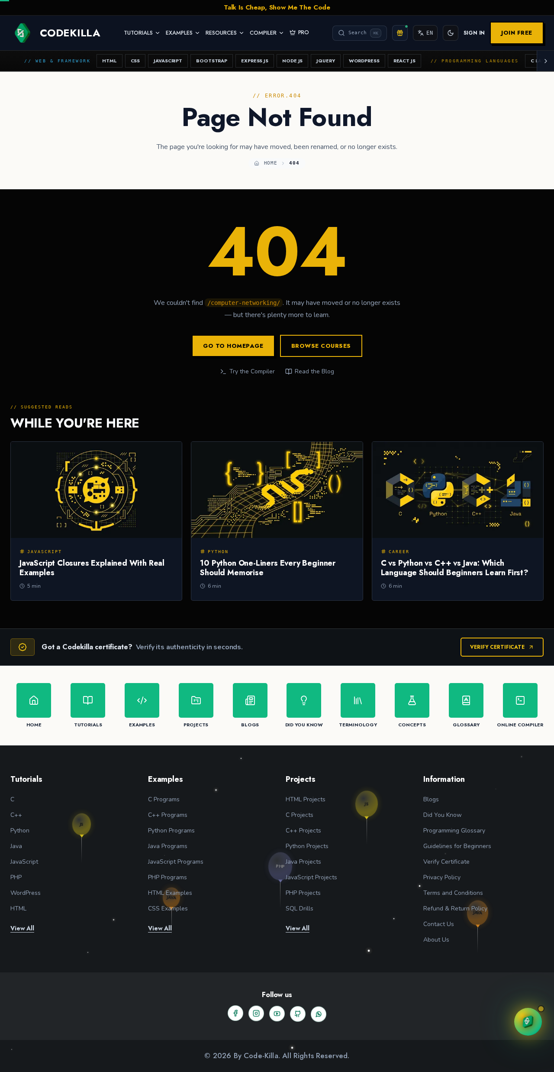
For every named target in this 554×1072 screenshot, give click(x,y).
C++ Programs (167, 815)
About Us (436, 940)
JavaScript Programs (175, 862)
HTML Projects (305, 799)
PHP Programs (167, 877)
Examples (179, 33)
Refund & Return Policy (455, 908)
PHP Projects (303, 893)
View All (22, 928)
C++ (16, 815)
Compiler (263, 33)
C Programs (164, 799)
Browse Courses (321, 346)
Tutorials (138, 33)
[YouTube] (277, 1012)
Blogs (431, 799)
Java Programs (167, 846)
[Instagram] (256, 1012)
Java (16, 846)
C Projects (299, 815)
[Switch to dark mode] (450, 33)
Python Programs (171, 830)
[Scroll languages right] (545, 61)
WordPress (364, 60)
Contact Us (438, 924)
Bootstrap (211, 60)
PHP (16, 877)
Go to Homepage (233, 346)
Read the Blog (314, 371)
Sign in (474, 32)
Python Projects (307, 846)
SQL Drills (299, 908)
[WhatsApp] (318, 1013)
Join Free (516, 33)
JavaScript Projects (311, 877)
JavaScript (168, 60)
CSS (135, 60)
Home (270, 163)
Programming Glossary (454, 830)
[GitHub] (298, 1013)
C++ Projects (303, 830)
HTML (109, 60)
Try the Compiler (252, 371)
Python (19, 830)
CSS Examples (168, 908)
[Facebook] (235, 1013)
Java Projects (303, 862)
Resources (221, 33)
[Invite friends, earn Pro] (400, 33)
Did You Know (442, 815)
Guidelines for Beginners (457, 846)
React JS (404, 60)
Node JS (292, 60)
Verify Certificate (497, 647)
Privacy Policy (442, 877)
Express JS (254, 60)
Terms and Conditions (453, 893)
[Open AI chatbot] (528, 1021)
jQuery (325, 60)
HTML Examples (170, 893)
